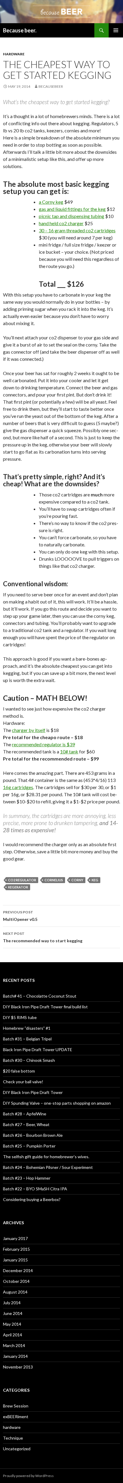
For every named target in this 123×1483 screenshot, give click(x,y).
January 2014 (15, 1356)
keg (95, 880)
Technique (13, 1437)
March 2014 (14, 1345)
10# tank (69, 751)
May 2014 (12, 1324)
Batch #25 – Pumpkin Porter (29, 1145)
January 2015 (15, 1259)
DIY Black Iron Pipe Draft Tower (33, 1092)
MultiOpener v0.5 (20, 916)
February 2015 (16, 1249)
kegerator (18, 887)
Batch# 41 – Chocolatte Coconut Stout (39, 995)
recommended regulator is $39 (43, 744)
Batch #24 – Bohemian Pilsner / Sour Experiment (48, 1167)
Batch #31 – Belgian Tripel (27, 1038)
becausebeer (51, 86)
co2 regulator (22, 880)
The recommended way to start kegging (42, 937)
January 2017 (15, 1238)
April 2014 (12, 1334)
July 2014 (12, 1302)
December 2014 (18, 1270)
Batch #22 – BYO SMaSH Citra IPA (35, 1188)
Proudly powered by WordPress (28, 1475)
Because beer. (19, 30)
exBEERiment (15, 1416)
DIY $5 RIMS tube (20, 1017)
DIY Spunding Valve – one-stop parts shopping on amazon (57, 1103)
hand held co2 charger (61, 223)
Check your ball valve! (23, 1081)
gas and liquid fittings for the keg (72, 209)
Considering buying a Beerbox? (32, 1199)
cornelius (53, 880)
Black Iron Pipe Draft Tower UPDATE (37, 1049)
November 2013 (18, 1366)
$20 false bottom (19, 1070)
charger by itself (28, 730)
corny (77, 880)
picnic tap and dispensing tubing (71, 216)
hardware (13, 54)
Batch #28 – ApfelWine (24, 1113)
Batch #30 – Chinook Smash (29, 1060)
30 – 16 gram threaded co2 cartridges (77, 230)
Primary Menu (116, 30)
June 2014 (12, 1313)
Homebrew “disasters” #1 (26, 1028)
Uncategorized (16, 1448)
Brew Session (15, 1405)
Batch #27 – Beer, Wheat (26, 1124)
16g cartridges (18, 787)
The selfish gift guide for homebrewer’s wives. (46, 1156)
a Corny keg (51, 202)
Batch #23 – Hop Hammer (26, 1178)
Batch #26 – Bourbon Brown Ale (33, 1135)
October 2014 (16, 1281)
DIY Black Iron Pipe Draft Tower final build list (45, 1006)
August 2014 (15, 1291)
